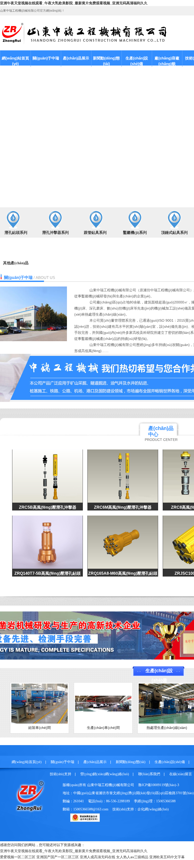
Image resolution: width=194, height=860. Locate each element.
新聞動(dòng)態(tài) (106, 61)
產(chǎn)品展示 (76, 58)
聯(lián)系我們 (149, 774)
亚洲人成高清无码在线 (97, 857)
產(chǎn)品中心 (161, 431)
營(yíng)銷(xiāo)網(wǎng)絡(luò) (104, 774)
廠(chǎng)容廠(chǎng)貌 (167, 61)
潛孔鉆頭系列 (16, 233)
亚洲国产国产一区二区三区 (57, 857)
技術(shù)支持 (60, 774)
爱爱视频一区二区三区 (17, 857)
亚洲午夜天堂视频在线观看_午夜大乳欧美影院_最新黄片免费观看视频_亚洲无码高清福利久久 (74, 3)
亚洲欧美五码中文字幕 (167, 857)
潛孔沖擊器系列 (55, 233)
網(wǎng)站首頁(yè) (15, 61)
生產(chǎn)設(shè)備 (137, 61)
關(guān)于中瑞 (46, 58)
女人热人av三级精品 (132, 857)
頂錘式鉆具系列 (174, 233)
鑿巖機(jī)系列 (135, 233)
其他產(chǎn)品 (16, 263)
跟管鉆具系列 (95, 233)
